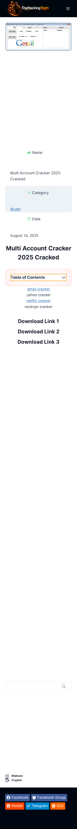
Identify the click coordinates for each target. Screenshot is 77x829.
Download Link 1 (38, 321)
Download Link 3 (38, 342)
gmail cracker (38, 289)
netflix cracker (39, 301)
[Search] (64, 686)
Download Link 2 (38, 331)
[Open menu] (68, 8)
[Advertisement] (38, 90)
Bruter (15, 209)
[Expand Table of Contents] (63, 277)
